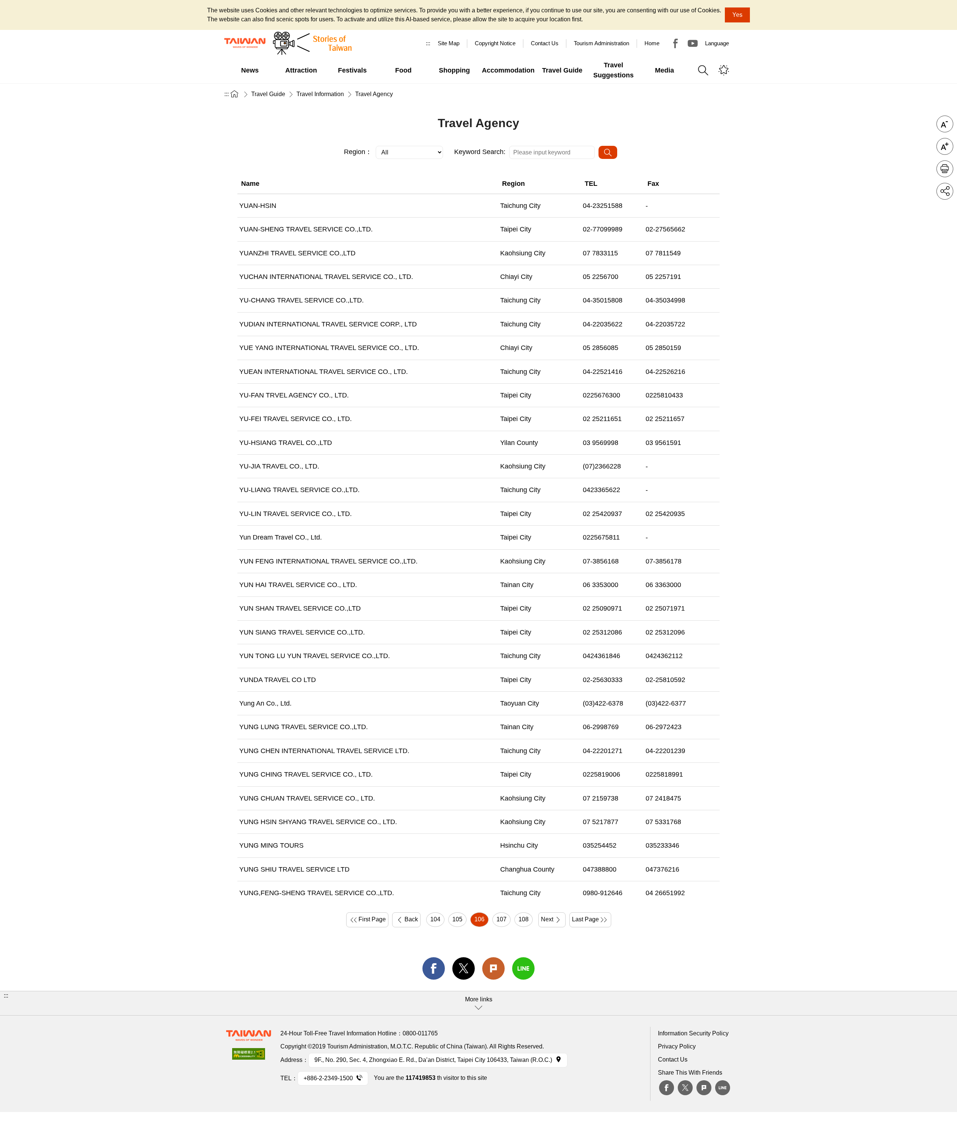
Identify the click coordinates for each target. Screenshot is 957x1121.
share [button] (944, 191)
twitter (463, 968)
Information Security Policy (693, 1033)
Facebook (666, 1087)
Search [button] (703, 70)
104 (435, 919)
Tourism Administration (601, 43)
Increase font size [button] (944, 146)
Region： (358, 152)
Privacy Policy (677, 1046)
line (523, 968)
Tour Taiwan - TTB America (675, 43)
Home (651, 43)
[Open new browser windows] (248, 1056)
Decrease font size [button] (944, 124)
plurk (703, 1087)
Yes (737, 15)
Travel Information (320, 94)
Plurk (493, 968)
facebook (433, 968)
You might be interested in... (723, 70)
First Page (372, 919)
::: (428, 43)
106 (479, 919)
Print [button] (944, 168)
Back (411, 919)
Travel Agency (374, 94)
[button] (478, 1003)
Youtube (693, 43)
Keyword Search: (479, 152)
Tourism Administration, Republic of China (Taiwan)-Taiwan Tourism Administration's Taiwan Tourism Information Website (244, 43)
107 (501, 919)
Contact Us (672, 1059)
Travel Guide (268, 94)
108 (523, 919)
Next (547, 919)
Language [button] (717, 43)
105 (457, 919)
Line (722, 1087)
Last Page (585, 919)
